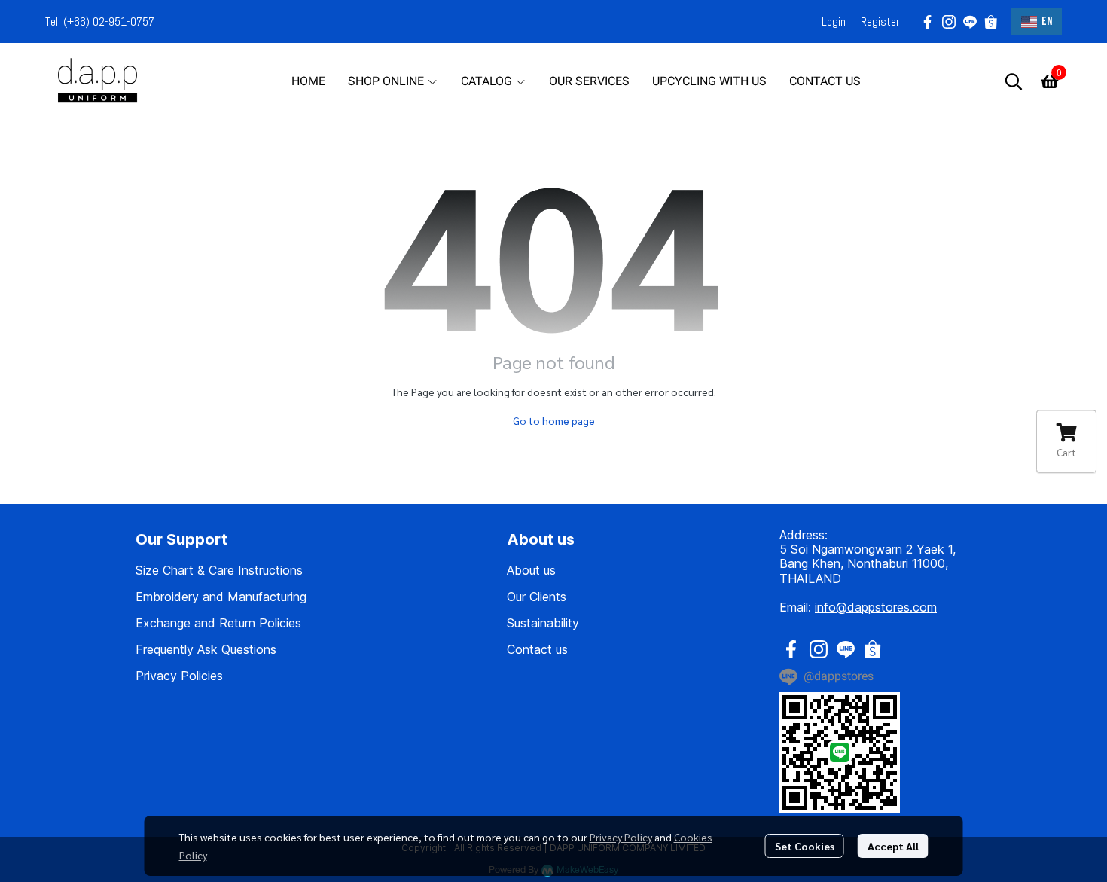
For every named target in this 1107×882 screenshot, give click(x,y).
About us (531, 570)
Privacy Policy (621, 837)
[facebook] (928, 22)
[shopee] (991, 22)
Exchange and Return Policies (218, 622)
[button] (1036, 21)
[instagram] (949, 22)
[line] (970, 22)
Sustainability (543, 622)
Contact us (537, 649)
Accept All (893, 846)
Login (834, 21)
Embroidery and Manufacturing (221, 596)
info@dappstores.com (876, 607)
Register (880, 21)
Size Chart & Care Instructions (219, 570)
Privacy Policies (179, 675)
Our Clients (536, 596)
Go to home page (554, 420)
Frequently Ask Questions (206, 649)
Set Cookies (804, 846)
